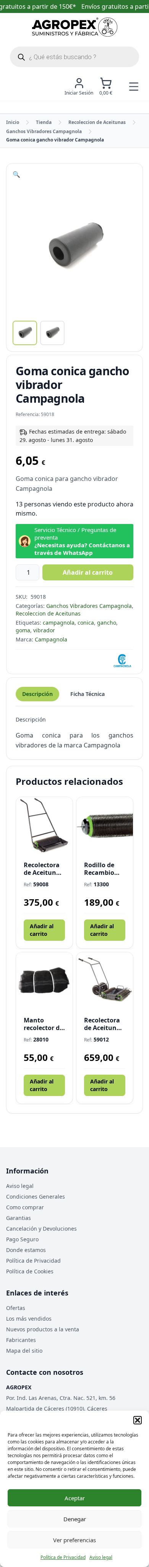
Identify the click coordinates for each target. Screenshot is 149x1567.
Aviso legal (100, 1557)
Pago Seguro (22, 1239)
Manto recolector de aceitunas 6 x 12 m (44, 1024)
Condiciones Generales (35, 1196)
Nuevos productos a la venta (42, 1329)
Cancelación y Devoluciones (41, 1228)
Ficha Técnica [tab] (87, 694)
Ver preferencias (74, 1540)
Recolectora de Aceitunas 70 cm (103, 1024)
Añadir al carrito (88, 572)
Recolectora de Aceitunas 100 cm (43, 868)
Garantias (18, 1217)
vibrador (44, 630)
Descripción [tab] (37, 694)
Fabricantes (21, 1340)
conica (86, 622)
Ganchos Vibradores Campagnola (44, 131)
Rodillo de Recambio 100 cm (99, 868)
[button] (137, 1420)
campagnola (58, 622)
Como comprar (25, 1207)
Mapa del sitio (24, 1350)
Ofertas (15, 1307)
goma (23, 630)
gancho (106, 622)
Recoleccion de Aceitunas (97, 122)
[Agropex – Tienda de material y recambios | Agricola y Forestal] (74, 27)
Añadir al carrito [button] (41, 930)
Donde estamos (26, 1250)
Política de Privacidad (63, 1557)
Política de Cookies (29, 1271)
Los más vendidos (29, 1318)
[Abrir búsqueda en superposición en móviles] (74, 57)
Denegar (74, 1519)
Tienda (44, 122)
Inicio (12, 122)
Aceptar (75, 1498)
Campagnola (51, 639)
